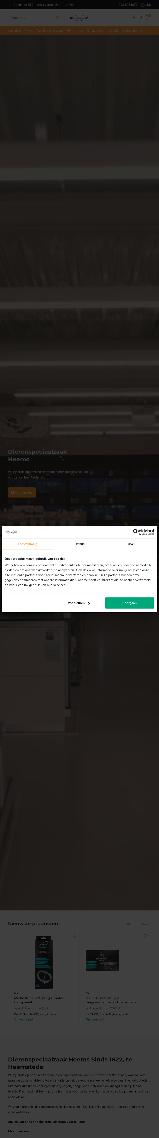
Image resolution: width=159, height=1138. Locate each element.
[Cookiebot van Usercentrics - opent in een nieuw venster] (136, 532)
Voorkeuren (76, 603)
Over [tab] (131, 544)
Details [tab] (80, 544)
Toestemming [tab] (27, 544)
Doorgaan (129, 603)
